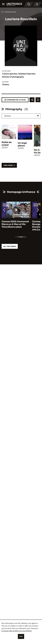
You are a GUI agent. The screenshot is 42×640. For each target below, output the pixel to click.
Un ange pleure (22, 144)
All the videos (9, 246)
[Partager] (32, 99)
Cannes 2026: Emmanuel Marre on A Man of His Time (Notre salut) (15, 224)
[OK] (21, 636)
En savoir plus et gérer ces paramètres (17, 631)
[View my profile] (37, 4)
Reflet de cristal (7, 143)
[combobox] (21, 115)
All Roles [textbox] (7, 116)
